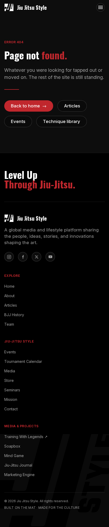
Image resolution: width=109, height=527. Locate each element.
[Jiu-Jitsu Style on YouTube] (50, 257)
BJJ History (14, 314)
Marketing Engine (19, 474)
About (9, 295)
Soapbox (12, 446)
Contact (11, 409)
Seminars (12, 390)
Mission (10, 399)
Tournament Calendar (23, 361)
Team (9, 324)
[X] (36, 257)
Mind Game (14, 455)
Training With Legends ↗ (26, 436)
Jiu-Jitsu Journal (18, 465)
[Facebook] (23, 257)
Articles (10, 305)
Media (9, 371)
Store (9, 380)
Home (9, 286)
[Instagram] (9, 257)
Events (10, 352)
